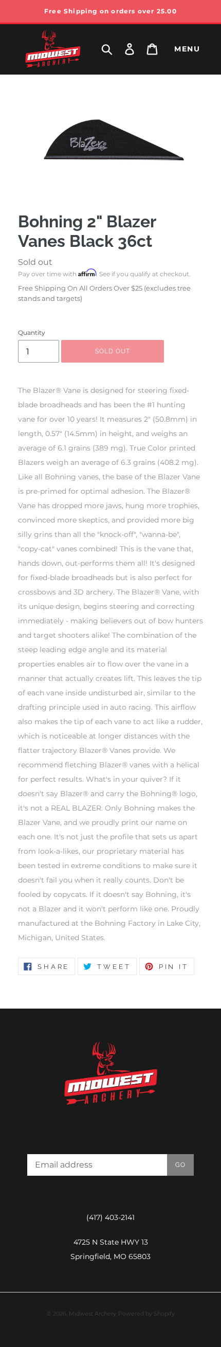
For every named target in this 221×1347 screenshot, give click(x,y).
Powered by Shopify (146, 1313)
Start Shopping (110, 330)
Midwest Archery (92, 1313)
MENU (187, 48)
